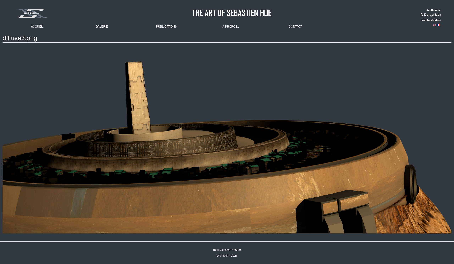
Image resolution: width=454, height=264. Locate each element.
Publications (166, 26)
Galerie (102, 26)
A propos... (230, 26)
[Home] (47, 13)
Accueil (37, 26)
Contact (295, 26)
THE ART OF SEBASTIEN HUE (232, 11)
